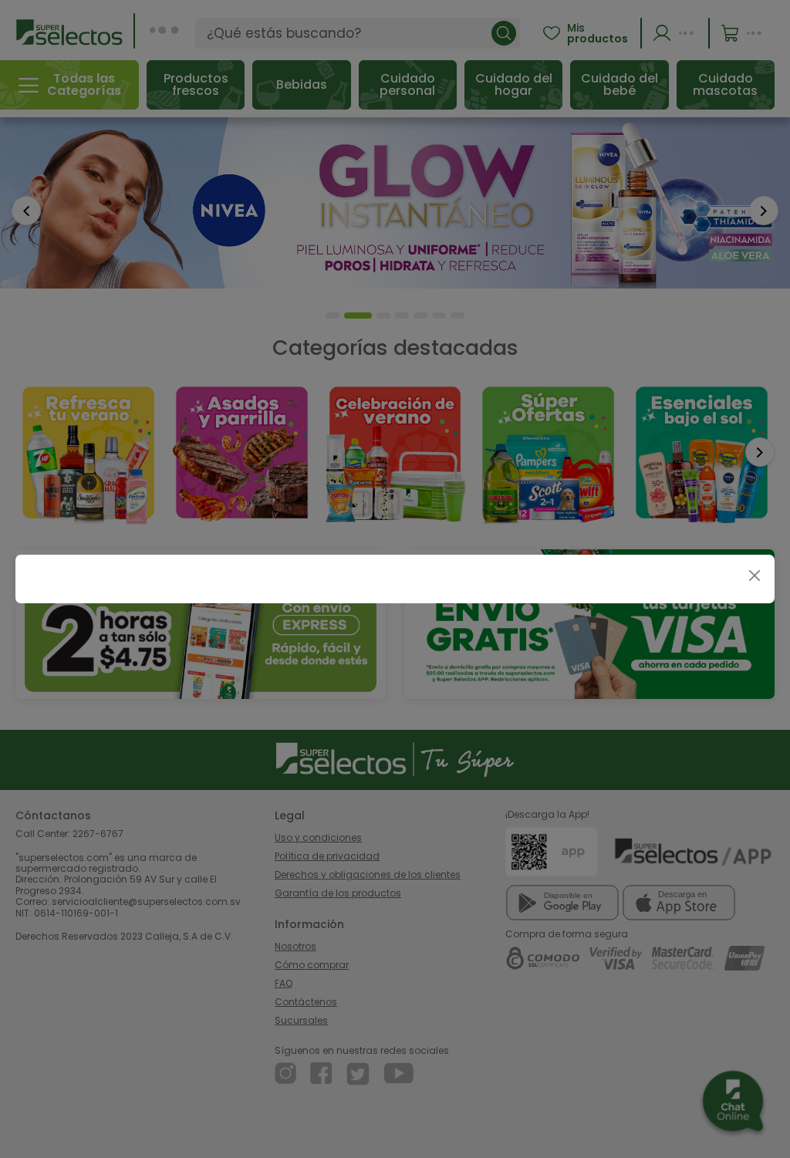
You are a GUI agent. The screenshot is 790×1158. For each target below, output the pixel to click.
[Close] (754, 575)
